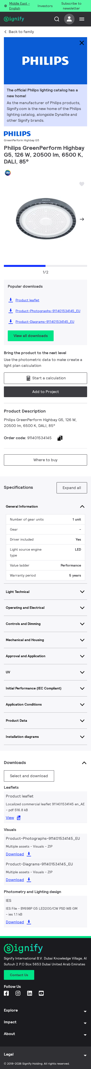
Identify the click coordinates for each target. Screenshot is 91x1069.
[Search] (56, 19)
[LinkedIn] (30, 994)
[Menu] (81, 19)
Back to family (21, 31)
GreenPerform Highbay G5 (21, 140)
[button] (9, 219)
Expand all (72, 487)
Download (15, 854)
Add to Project (45, 391)
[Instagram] (18, 994)
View (10, 817)
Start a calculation (48, 378)
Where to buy (45, 459)
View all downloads (31, 335)
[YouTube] (42, 994)
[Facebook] (7, 994)
